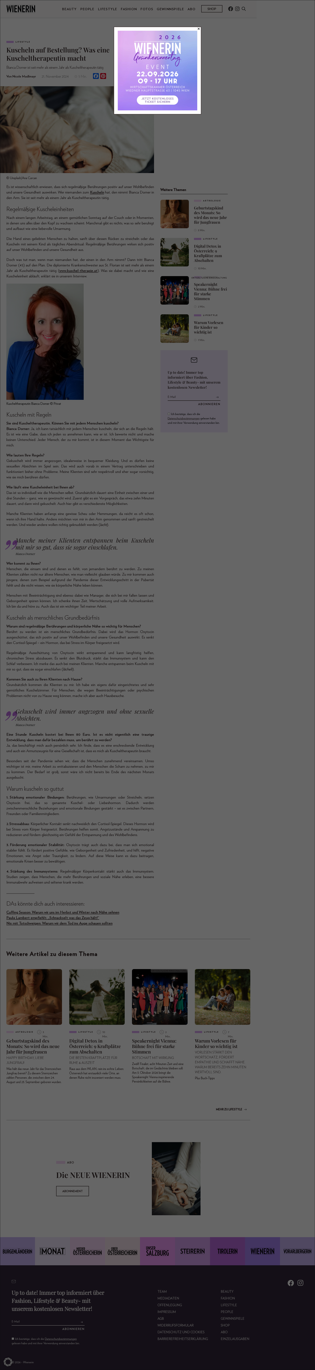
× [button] (198, 29)
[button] (8, 1362)
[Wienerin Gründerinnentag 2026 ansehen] (157, 70)
